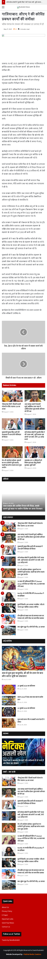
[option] (23, 498)
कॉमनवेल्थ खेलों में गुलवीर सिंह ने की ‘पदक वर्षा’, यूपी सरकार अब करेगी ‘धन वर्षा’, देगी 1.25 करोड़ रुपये (35, 436)
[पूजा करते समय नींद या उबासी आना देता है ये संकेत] (9, 723)
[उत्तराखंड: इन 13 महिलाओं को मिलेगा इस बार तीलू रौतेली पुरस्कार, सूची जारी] (35, 452)
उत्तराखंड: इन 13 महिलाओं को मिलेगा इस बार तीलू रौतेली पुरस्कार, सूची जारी (33, 463)
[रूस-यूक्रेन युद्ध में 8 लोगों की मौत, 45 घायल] (9, 630)
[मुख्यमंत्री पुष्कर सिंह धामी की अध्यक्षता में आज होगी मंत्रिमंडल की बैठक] (12, 424)
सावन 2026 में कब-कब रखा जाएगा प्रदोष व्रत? (30, 698)
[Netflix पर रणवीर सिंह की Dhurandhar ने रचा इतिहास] (9, 597)
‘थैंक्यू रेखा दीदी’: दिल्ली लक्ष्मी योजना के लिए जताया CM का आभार (11, 406)
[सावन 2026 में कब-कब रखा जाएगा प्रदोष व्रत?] (9, 700)
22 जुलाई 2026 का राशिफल (26, 708)
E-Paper (5, 915)
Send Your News (8, 923)
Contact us (6, 927)
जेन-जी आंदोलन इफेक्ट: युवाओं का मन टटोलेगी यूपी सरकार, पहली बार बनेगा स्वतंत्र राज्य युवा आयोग (12, 464)
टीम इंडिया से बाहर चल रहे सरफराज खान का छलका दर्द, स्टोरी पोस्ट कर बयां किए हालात (31, 617)
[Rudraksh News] (23, 7)
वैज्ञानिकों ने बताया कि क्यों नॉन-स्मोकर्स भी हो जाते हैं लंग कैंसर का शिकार (23, 762)
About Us (5, 907)
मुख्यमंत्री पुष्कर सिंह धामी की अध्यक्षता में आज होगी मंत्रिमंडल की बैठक (11, 435)
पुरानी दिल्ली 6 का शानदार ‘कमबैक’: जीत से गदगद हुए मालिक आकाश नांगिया (31, 606)
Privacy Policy (7, 911)
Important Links (7, 919)
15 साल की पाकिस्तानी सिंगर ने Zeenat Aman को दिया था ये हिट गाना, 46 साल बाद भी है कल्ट (31, 584)
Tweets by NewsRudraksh (11, 940)
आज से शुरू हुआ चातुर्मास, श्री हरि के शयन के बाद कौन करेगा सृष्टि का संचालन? (22, 674)
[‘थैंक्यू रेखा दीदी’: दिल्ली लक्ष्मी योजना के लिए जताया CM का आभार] (12, 396)
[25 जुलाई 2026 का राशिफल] (9, 689)
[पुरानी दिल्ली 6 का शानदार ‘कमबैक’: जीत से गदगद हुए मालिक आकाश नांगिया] (9, 608)
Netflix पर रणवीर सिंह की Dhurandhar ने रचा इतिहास (31, 594)
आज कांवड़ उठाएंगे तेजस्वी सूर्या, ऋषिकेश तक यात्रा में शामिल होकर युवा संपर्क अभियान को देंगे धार (34, 408)
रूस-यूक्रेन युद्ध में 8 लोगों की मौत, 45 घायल (31, 627)
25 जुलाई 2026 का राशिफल (26, 685)
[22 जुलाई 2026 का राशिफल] (9, 712)
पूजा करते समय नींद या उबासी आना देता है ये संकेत (31, 720)
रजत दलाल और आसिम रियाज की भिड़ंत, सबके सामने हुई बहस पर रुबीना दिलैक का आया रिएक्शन (22, 507)
